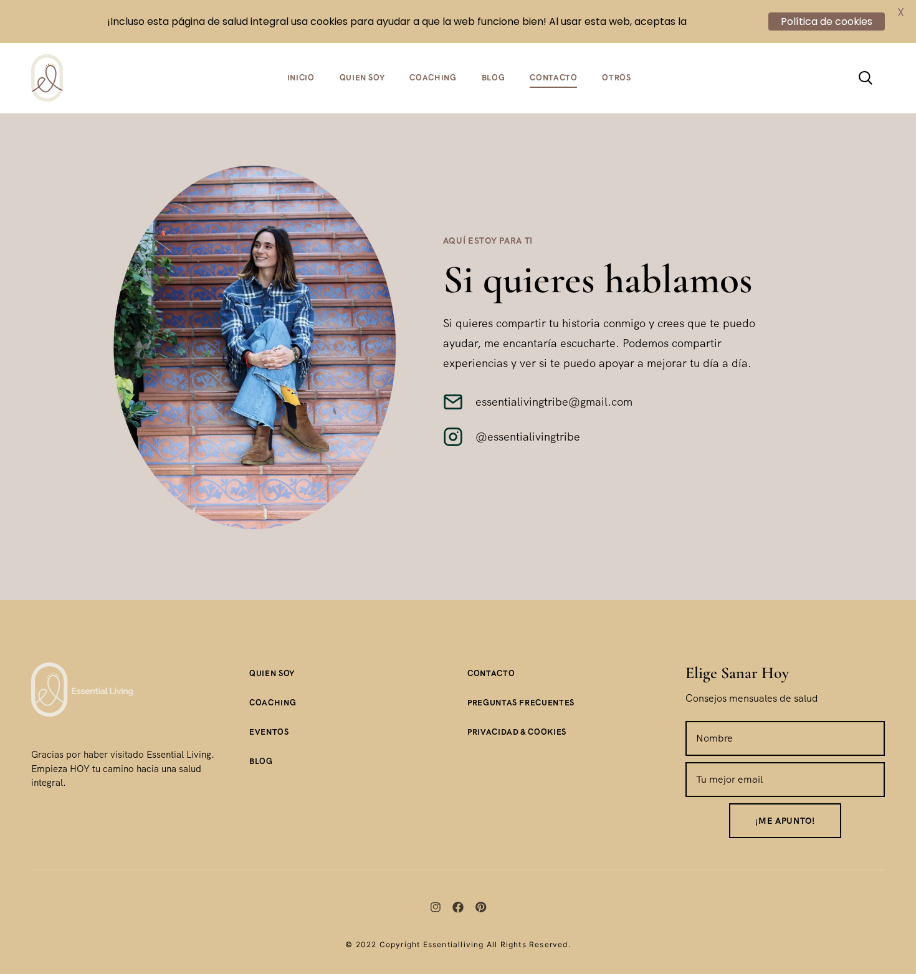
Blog (493, 77)
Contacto (553, 77)
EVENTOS (269, 732)
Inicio (301, 77)
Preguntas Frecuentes (521, 702)
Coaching (432, 77)
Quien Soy (362, 77)
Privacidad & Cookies (516, 732)
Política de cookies (826, 21)
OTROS (616, 77)
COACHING (272, 702)
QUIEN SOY (272, 673)
